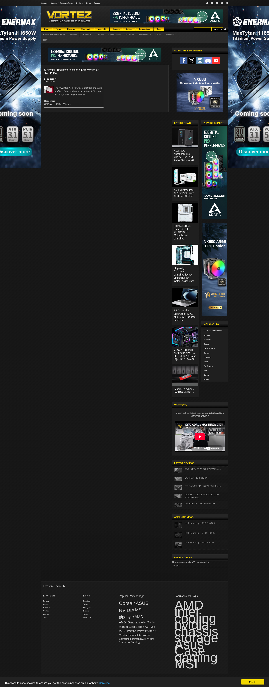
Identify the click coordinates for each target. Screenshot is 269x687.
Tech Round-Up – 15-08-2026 (200, 523)
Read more (49, 101)
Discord (86, 611)
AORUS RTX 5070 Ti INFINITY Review (203, 469)
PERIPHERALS (145, 34)
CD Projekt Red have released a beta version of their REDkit (71, 71)
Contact (53, 3)
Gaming (97, 3)
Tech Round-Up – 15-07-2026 (200, 542)
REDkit (58, 104)
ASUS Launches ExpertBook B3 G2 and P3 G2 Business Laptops (185, 315)
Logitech (135, 639)
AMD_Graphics (129, 622)
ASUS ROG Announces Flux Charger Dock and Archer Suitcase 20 (184, 155)
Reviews (79, 3)
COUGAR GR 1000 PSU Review (200, 503)
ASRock (150, 626)
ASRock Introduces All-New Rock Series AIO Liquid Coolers (184, 193)
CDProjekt (49, 104)
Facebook (87, 601)
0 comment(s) (49, 81)
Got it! (252, 682)
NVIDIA (126, 610)
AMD (138, 616)
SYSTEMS (170, 34)
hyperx (150, 638)
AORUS (152, 631)
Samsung (124, 639)
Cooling (206, 344)
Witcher (67, 104)
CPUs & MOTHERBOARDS (54, 34)
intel (143, 622)
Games (206, 375)
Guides (206, 379)
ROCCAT (142, 631)
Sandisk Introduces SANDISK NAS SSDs (184, 390)
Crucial (122, 642)
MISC (45, 40)
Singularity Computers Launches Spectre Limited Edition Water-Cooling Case (184, 274)
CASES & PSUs (115, 34)
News (88, 3)
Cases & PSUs (209, 348)
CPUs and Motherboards (213, 331)
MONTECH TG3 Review (196, 478)
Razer (122, 631)
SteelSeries (136, 626)
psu (128, 642)
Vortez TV (87, 617)
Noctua (146, 635)
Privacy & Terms (66, 3)
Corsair (127, 603)
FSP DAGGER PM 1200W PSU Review (203, 486)
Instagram (87, 608)
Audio (206, 362)
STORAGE (129, 34)
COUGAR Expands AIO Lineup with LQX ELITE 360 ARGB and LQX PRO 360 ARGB (185, 354)
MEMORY (73, 34)
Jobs (45, 617)
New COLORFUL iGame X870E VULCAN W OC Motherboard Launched (182, 232)
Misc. (206, 371)
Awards (44, 3)
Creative (123, 635)
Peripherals (208, 357)
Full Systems (208, 366)
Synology (136, 642)
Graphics (207, 339)
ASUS (142, 603)
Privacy (46, 601)
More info (104, 683)
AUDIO (158, 34)
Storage (207, 353)
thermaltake (135, 635)
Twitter (85, 604)
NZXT (143, 638)
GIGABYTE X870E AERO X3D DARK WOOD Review (202, 495)
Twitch (85, 614)
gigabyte (126, 616)
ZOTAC (131, 631)
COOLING (100, 34)
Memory (207, 335)
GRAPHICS (86, 34)
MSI (139, 610)
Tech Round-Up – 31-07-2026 (200, 533)
